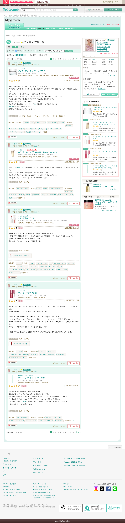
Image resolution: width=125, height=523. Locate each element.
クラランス (21, 68)
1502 (35, 65)
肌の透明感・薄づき (60, 263)
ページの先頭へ (116, 447)
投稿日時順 (19, 55)
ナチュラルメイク (42, 263)
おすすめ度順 (31, 55)
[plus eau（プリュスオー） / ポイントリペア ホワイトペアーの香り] (13, 382)
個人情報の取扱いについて (11, 490)
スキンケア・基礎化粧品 (16, 129)
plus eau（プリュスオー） (26, 375)
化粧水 (11, 107)
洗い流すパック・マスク (38, 73)
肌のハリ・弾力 (52, 122)
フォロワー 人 (103, 51)
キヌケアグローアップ (26, 218)
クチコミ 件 (102, 43)
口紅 (39, 220)
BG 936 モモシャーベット (22, 255)
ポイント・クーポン (10, 468)
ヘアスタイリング (31, 420)
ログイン (118, 2)
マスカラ (23, 402)
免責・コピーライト (39, 484)
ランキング (12, 5)
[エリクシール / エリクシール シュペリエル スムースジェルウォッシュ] (13, 156)
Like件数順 (43, 55)
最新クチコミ (38, 473)
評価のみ (40, 51)
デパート (19, 263)
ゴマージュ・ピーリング (44, 154)
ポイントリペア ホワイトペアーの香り (32, 378)
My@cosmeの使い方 (97, 24)
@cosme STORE (73, 462)
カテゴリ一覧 (69, 5)
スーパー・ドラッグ (23, 188)
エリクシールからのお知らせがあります (32, 150)
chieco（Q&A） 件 (103, 47)
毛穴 (32, 122)
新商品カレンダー (40, 469)
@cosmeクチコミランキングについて (75, 490)
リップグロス (42, 295)
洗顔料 (28, 194)
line (115, 488)
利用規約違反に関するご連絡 (42, 490)
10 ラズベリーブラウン (21, 344)
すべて (19, 51)
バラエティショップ (23, 417)
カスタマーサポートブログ (42, 492)
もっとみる (111, 75)
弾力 (35, 104)
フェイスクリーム (24, 73)
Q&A (33, 5)
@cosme (11, 459)
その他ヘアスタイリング (36, 380)
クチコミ (40, 28)
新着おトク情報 (42, 2)
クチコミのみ (29, 51)
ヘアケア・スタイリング (16, 420)
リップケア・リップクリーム (27, 220)
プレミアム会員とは (9, 484)
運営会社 (66, 484)
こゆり (28, 42)
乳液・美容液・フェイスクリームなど (37, 129)
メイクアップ (33, 266)
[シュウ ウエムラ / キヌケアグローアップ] (13, 222)
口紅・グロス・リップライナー (48, 266)
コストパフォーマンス (56, 188)
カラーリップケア (48, 220)
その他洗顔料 (31, 154)
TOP (5, 5)
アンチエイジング (40, 122)
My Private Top (113, 24)
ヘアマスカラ (23, 380)
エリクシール (22, 150)
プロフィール (31, 28)
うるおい (26, 122)
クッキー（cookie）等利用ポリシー (14, 492)
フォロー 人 (102, 49)
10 (73, 59)
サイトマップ (67, 487)
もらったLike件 (104, 44)
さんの (108, 53)
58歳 (93, 60)
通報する (12, 137)
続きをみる (101, 89)
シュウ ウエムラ (23, 216)
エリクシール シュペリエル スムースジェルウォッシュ (37, 152)
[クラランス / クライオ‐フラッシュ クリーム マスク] (13, 75)
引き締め (61, 122)
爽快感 (45, 188)
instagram (96, 488)
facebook (108, 488)
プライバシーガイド (9, 495)
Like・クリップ (71, 28)
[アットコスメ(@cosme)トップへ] (11, 10)
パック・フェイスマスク (16, 132)
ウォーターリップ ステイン (28, 293)
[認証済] (27, 62)
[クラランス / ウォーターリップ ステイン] (13, 297)
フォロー (60, 28)
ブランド (20, 5)
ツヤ (50, 263)
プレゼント (37, 462)
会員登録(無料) (108, 2)
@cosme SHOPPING (74, 458)
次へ (77, 59)
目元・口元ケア (30, 269)
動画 (47, 28)
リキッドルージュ (60, 220)
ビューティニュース (40, 465)
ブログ (27, 5)
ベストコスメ (79, 5)
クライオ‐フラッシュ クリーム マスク (31, 71)
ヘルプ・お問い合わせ (40, 487)
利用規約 (6, 487)
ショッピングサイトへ (74, 78)
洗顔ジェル (22, 154)
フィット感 (71, 263)
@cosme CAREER (75, 465)
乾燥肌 (111, 60)
